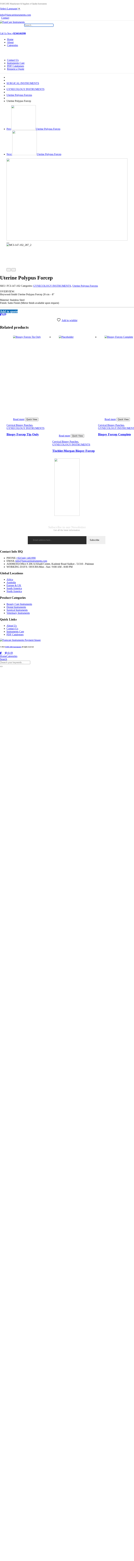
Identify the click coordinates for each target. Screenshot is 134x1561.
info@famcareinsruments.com (15, 14)
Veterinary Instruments (18, 613)
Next (34, 154)
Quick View (31, 419)
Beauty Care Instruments (19, 604)
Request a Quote (15, 69)
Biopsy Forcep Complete (114, 434)
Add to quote (9, 311)
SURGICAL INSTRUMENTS (23, 83)
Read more (18, 419)
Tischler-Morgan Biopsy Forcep (73, 451)
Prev (33, 129)
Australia (11, 582)
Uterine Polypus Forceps (19, 95)
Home (10, 39)
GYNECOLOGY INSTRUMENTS (25, 89)
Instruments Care (16, 63)
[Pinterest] (5, 314)
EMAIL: (11, 560)
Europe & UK (14, 585)
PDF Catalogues (15, 66)
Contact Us (13, 60)
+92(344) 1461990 (26, 558)
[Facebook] (1, 314)
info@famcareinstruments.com (31, 560)
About (10, 42)
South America (14, 588)
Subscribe (94, 540)
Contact (5, 17)
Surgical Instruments (17, 610)
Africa (10, 579)
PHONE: (11, 558)
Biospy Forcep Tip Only (23, 434)
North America (14, 591)
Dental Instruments (16, 607)
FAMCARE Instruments (13, 647)
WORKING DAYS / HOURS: (23, 566)
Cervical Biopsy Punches (20, 425)
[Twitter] (3, 314)
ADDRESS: (13, 563)
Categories (12, 45)
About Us (12, 625)
